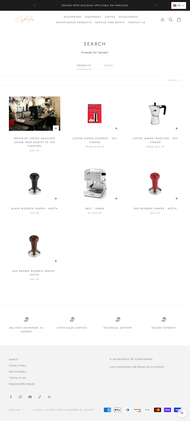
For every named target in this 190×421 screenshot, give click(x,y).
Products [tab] (84, 65)
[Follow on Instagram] (20, 397)
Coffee (110, 17)
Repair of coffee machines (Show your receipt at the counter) (34, 142)
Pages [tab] (108, 65)
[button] (178, 5)
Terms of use (17, 378)
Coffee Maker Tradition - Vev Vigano (155, 140)
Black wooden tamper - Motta (35, 208)
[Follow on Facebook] (11, 397)
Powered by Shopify (80, 409)
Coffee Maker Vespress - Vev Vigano (95, 140)
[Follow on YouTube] (30, 397)
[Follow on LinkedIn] (49, 397)
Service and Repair (110, 22)
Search (13, 359)
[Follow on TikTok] (40, 397)
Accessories (128, 17)
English (14, 409)
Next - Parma (95, 208)
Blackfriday (73, 17)
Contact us (137, 22)
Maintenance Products (74, 22)
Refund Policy (17, 372)
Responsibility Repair (22, 384)
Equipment (93, 17)
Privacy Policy (17, 365)
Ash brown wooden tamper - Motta (34, 272)
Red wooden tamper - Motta (155, 208)
